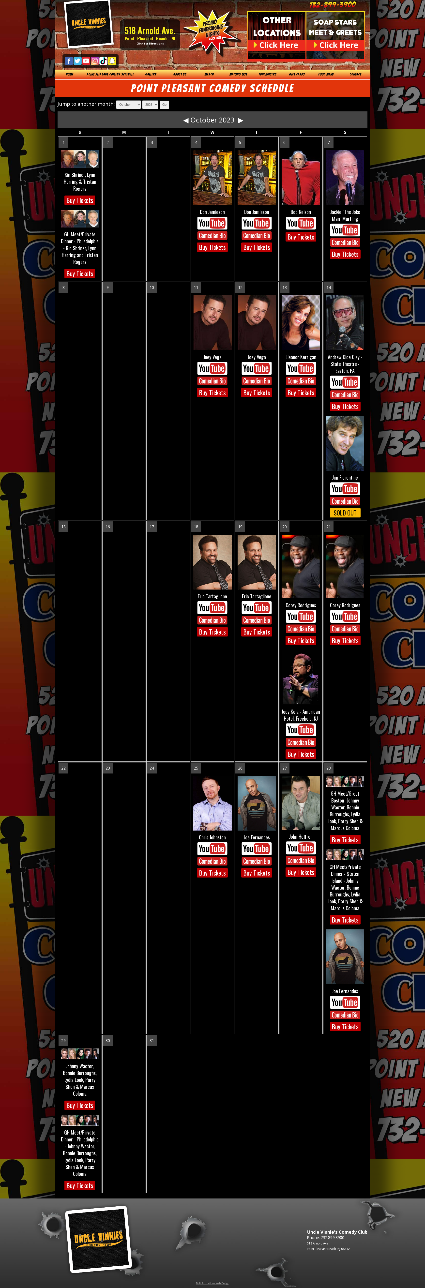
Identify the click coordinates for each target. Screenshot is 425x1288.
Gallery (150, 74)
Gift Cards (297, 74)
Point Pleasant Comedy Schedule (110, 74)
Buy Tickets (79, 200)
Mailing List (238, 74)
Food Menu (326, 74)
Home (70, 74)
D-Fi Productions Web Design (212, 1283)
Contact (355, 74)
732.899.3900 (332, 1237)
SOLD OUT (345, 512)
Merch (209, 74)
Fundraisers (267, 74)
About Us (179, 74)
